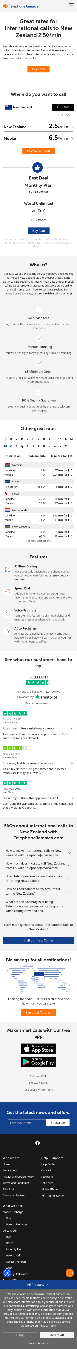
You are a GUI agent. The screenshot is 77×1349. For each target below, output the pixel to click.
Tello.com (47, 1183)
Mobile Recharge (13, 1212)
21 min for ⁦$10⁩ (63, 532)
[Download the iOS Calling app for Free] (38, 1048)
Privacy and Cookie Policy (18, 1176)
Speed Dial (22, 588)
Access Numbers (16, 1261)
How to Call (13, 1255)
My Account (10, 1170)
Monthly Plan (14, 1249)
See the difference (38, 1013)
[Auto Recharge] (8, 631)
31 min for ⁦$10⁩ (63, 520)
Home (6, 1164)
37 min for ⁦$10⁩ (63, 503)
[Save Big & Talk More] (38, 979)
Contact (46, 1170)
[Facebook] (38, 1142)
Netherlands (19, 510)
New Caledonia (21, 526)
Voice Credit (10, 1230)
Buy (8, 1218)
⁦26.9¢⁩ (42, 503)
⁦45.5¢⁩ (42, 532)
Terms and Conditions (16, 1183)
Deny (20, 1335)
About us (8, 1189)
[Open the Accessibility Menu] (7, 1273)
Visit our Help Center (38, 940)
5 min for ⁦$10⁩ (64, 486)
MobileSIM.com (50, 1189)
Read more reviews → (38, 703)
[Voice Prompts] (8, 613)
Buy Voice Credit (38, 151)
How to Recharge (16, 1224)
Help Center (48, 1164)
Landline (10, 470)
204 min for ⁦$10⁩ (62, 474)
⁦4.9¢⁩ (43, 474)
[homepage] (35, 6)
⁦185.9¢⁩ (42, 486)
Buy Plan (38, 231)
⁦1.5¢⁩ (43, 515)
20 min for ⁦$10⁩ (63, 536)
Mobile (9, 474)
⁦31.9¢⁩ (42, 520)
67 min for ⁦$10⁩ (63, 470)
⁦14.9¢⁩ (42, 470)
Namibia (17, 465)
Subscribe (58, 1123)
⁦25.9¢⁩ (42, 499)
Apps (9, 1268)
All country (11, 486)
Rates (9, 1243)
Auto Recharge (25, 628)
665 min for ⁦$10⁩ (62, 515)
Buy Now (38, 69)
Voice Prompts (25, 610)
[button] (71, 6)
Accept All (57, 1335)
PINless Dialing (25, 566)
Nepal (15, 493)
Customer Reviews (14, 1195)
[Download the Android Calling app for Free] (38, 1061)
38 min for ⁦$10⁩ (63, 499)
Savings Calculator (17, 1274)
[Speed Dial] (8, 591)
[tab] (5, 438)
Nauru (16, 481)
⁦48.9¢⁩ (42, 536)
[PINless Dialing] (8, 569)
